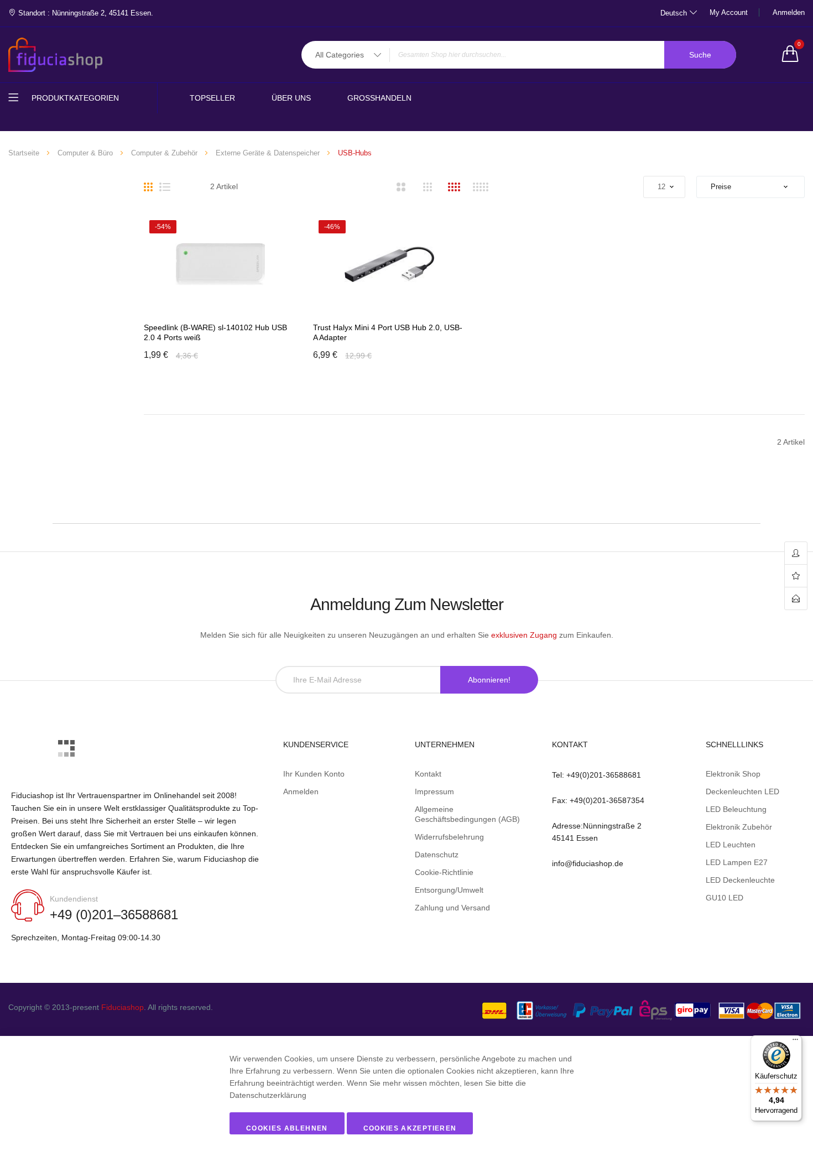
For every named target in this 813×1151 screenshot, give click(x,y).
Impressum (434, 791)
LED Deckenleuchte (740, 880)
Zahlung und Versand (452, 907)
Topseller (212, 97)
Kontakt (428, 773)
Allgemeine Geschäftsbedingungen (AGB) (467, 814)
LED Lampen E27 (737, 862)
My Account (729, 12)
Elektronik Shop (733, 773)
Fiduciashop (122, 1007)
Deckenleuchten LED (742, 791)
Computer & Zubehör (164, 153)
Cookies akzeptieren (410, 1128)
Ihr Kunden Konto (314, 773)
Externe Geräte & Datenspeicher (268, 153)
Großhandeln (379, 97)
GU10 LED (724, 897)
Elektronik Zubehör (739, 826)
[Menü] (795, 1042)
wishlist (796, 576)
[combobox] (518, 55)
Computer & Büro (85, 153)
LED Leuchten (730, 844)
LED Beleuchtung (736, 809)
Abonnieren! (489, 679)
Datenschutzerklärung (268, 1095)
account (796, 553)
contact (796, 598)
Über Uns (291, 97)
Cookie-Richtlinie (444, 872)
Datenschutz (436, 854)
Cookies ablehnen (287, 1128)
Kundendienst (74, 899)
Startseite (23, 153)
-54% (163, 227)
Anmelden (789, 12)
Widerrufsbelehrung (449, 836)
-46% (332, 227)
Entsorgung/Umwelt (449, 890)
